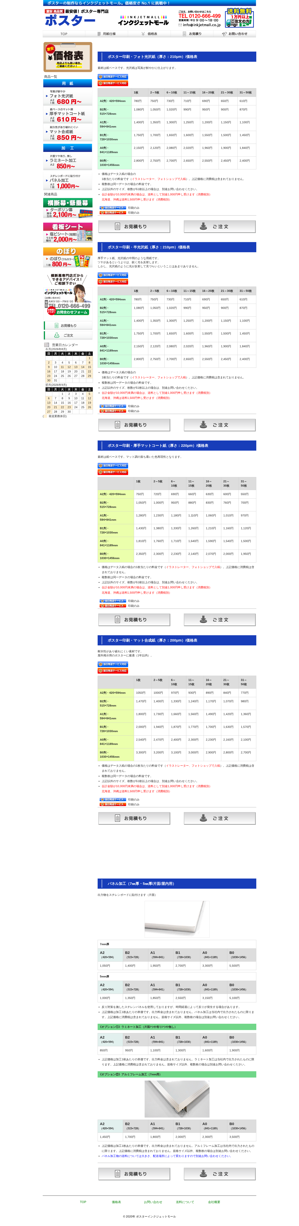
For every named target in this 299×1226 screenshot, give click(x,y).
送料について (185, 1202)
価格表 (116, 1202)
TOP (83, 1202)
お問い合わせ (153, 1202)
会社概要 (214, 1202)
